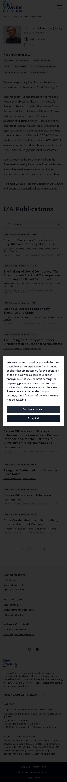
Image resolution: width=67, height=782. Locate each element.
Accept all (34, 418)
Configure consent (33, 409)
